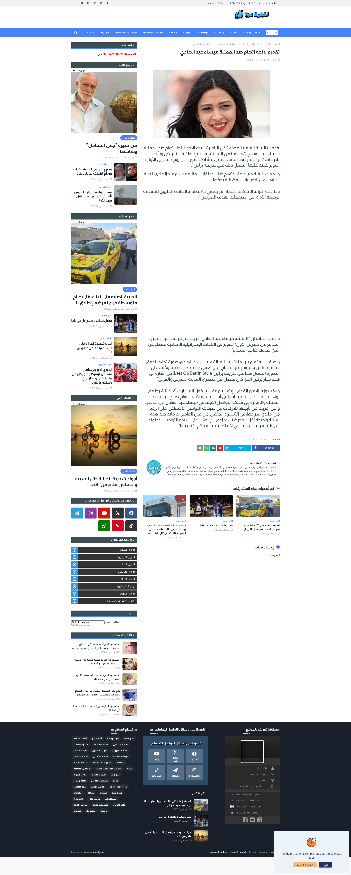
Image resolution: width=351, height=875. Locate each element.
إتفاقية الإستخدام (237, 3)
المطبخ (120, 762)
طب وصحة (117, 793)
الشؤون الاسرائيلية (102, 762)
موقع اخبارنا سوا (260, 774)
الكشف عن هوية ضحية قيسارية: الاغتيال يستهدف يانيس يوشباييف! (97, 661)
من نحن (263, 3)
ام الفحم (264, 780)
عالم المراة (78, 799)
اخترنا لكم (254, 43)
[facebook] (107, 3)
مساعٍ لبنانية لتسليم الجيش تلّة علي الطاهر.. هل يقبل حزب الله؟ (93, 196)
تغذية (130, 768)
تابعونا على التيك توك (247, 800)
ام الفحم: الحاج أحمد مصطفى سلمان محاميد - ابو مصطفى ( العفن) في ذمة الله (96, 646)
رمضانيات (77, 793)
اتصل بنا (252, 3)
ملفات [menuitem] (220, 32)
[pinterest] (88, 3)
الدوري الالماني (127, 564)
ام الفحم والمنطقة (82, 768)
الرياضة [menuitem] (204, 32)
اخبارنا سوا (272, 59)
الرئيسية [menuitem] (272, 32)
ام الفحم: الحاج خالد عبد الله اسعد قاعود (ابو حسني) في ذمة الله (98, 677)
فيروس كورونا (80, 805)
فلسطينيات (111, 799)
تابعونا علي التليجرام (246, 812)
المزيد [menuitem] (189, 32)
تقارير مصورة (79, 774)
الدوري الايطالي (127, 578)
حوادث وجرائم (97, 787)
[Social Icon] (131, 513)
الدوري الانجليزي (126, 557)
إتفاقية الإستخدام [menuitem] (153, 32)
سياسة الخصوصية (216, 3)
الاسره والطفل (80, 744)
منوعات (77, 811)
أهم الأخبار (97, 738)
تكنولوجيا (115, 774)
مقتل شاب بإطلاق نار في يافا (216, 525)
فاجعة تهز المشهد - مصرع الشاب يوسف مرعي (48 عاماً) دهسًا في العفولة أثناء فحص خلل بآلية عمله (166, 529)
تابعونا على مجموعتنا (247, 794)
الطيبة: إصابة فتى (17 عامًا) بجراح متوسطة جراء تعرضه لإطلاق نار (262, 527)
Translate (84, 625)
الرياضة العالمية (120, 756)
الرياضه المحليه (80, 762)
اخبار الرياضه (113, 738)
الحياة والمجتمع (101, 744)
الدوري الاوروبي (127, 593)
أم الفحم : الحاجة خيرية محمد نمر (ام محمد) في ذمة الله (96, 708)
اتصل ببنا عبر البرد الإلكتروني (254, 786)
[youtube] (82, 3)
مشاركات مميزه (100, 805)
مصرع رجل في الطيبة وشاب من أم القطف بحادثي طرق (92, 171)
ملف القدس (119, 805)
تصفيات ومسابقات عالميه (121, 600)
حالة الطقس (79, 787)
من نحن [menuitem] (173, 32)
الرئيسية (273, 3)
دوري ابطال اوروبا (125, 586)
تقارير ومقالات (98, 774)
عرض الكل (80, 71)
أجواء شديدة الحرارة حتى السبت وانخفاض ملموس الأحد (94, 348)
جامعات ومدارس (99, 780)
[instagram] (94, 3)
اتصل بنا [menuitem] (105, 32)
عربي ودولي (94, 799)
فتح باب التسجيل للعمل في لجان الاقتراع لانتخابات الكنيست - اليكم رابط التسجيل (97, 692)
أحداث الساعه (80, 738)
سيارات (103, 793)
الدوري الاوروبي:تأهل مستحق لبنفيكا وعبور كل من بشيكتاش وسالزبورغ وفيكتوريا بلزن (92, 376)
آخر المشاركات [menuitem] (253, 32)
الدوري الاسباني (127, 549)
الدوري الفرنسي (126, 571)
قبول (325, 864)
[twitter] (101, 3)
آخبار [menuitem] (234, 32)
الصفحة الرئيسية (270, 43)
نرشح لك (90, 811)
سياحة (91, 793)
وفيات (104, 811)
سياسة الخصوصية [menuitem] (126, 32)
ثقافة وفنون (79, 780)
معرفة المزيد (304, 864)
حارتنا (115, 780)
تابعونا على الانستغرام (248, 806)
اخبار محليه (264, 439)
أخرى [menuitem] (92, 32)
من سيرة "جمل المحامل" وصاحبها (111, 148)
